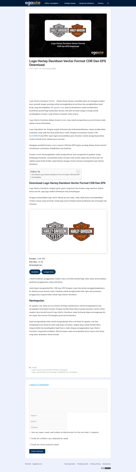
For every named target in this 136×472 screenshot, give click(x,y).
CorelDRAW (35, 136)
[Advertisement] (68, 85)
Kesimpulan (36, 177)
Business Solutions (86, 3)
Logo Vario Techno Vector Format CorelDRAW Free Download (54, 372)
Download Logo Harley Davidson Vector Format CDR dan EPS (55, 175)
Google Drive (49, 272)
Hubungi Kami (69, 464)
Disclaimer (107, 464)
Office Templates (51, 3)
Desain (34, 367)
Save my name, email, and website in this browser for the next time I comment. (65, 432)
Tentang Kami (82, 464)
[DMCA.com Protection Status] (106, 469)
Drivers (100, 3)
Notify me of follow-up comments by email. (49, 438)
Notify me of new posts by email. (45, 444)
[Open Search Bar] (108, 3)
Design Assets (70, 3)
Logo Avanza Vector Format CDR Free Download (49, 370)
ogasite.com (58, 107)
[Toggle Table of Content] (77, 171)
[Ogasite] (33, 3)
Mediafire (35, 272)
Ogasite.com (37, 464)
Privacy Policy (95, 464)
